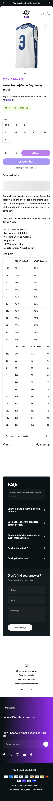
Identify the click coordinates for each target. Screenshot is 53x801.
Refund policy (14, 790)
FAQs (27, 492)
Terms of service (37, 790)
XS (16, 125)
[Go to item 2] (28, 73)
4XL (35, 132)
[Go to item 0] (24, 73)
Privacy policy (25, 790)
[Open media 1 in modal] (45, 26)
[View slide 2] (24, 689)
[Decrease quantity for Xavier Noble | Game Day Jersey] (5, 153)
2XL (15, 132)
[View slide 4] (31, 689)
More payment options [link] (26, 167)
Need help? (45, 444)
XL (6, 132)
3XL (25, 132)
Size (5, 119)
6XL (7, 139)
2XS (7, 125)
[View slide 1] (21, 689)
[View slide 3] (28, 689)
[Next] (49, 3)
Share (8, 444)
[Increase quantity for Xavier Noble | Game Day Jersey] (16, 153)
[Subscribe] (45, 744)
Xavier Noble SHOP (13, 78)
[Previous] (3, 3)
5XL (44, 132)
